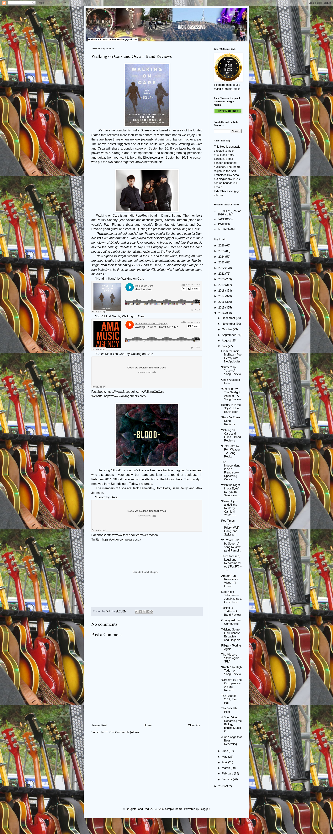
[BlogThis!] (140, 612)
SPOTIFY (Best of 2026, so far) (229, 212)
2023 (221, 262)
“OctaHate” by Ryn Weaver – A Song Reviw (230, 451)
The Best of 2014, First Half (229, 699)
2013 (221, 786)
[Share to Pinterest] (151, 612)
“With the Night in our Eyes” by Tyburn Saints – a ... (230, 490)
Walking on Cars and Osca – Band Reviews (231, 435)
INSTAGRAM (226, 229)
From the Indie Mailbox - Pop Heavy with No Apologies (231, 356)
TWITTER (224, 224)
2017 (221, 296)
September (229, 334)
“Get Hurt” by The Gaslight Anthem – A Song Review (231, 394)
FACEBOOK (226, 219)
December (229, 317)
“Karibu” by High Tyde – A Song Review (231, 670)
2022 (221, 268)
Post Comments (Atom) (124, 732)
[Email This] (137, 612)
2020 (221, 279)
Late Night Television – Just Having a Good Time (231, 597)
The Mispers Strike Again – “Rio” (231, 658)
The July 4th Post (229, 710)
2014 (221, 313)
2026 (221, 245)
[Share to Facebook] (148, 612)
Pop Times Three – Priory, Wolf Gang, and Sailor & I (230, 527)
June (225, 750)
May (225, 756)
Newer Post (99, 725)
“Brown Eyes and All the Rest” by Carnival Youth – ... (229, 508)
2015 (221, 307)
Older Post (194, 725)
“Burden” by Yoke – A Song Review (231, 370)
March (226, 767)
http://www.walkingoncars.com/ (125, 396)
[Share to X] (144, 612)
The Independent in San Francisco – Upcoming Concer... (230, 470)
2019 (221, 285)
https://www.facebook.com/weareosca (132, 535)
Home (147, 725)
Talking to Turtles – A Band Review (231, 611)
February (228, 773)
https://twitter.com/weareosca (121, 539)
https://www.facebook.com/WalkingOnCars (135, 391)
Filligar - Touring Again (231, 647)
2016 (221, 301)
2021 (221, 273)
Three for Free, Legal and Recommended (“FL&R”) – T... (231, 563)
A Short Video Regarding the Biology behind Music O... (231, 724)
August (226, 340)
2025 (221, 251)
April (225, 762)
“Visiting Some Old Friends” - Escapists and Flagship (231, 634)
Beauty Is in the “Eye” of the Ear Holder (231, 408)
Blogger (204, 808)
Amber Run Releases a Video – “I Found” (229, 581)
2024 (221, 256)
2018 (221, 290)
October (227, 329)
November (229, 323)
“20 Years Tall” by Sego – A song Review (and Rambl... (231, 545)
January (227, 779)
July (225, 346)
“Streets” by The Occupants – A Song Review (231, 685)
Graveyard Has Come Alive (231, 622)
